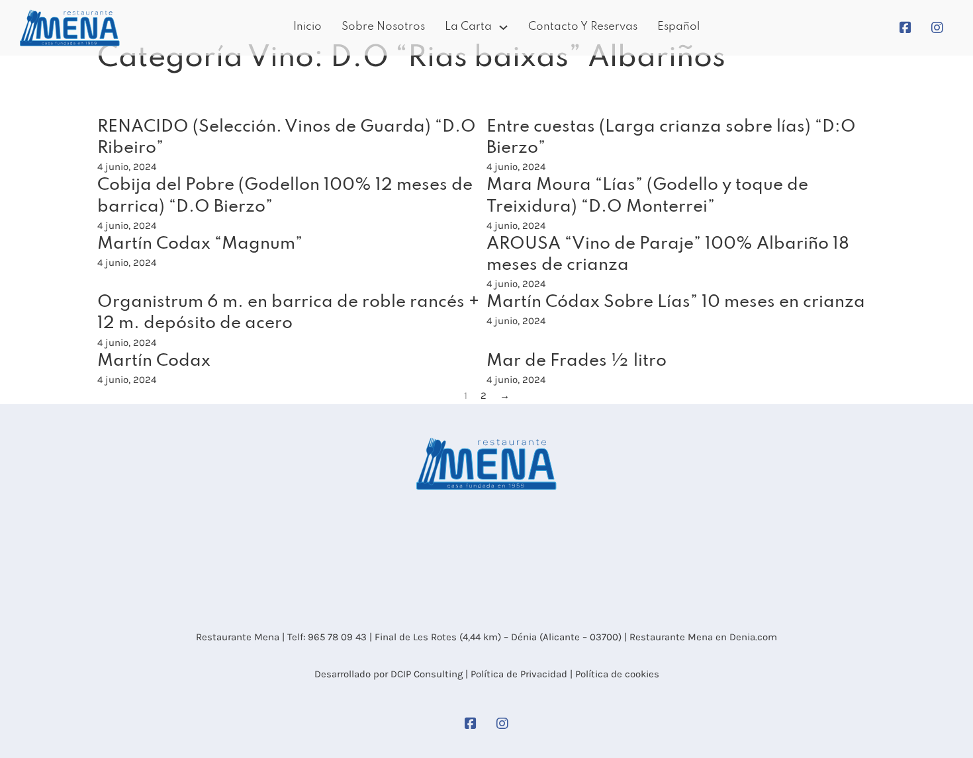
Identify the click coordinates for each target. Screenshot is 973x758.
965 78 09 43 (337, 637)
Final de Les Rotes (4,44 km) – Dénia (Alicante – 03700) (497, 637)
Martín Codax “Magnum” (199, 244)
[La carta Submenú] (503, 27)
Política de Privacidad (519, 674)
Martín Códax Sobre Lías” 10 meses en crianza (675, 302)
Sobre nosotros (383, 26)
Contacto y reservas (582, 26)
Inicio (307, 26)
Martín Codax (153, 361)
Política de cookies (617, 674)
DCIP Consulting (427, 674)
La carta (468, 26)
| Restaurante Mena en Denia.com (699, 637)
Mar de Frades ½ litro (576, 361)
